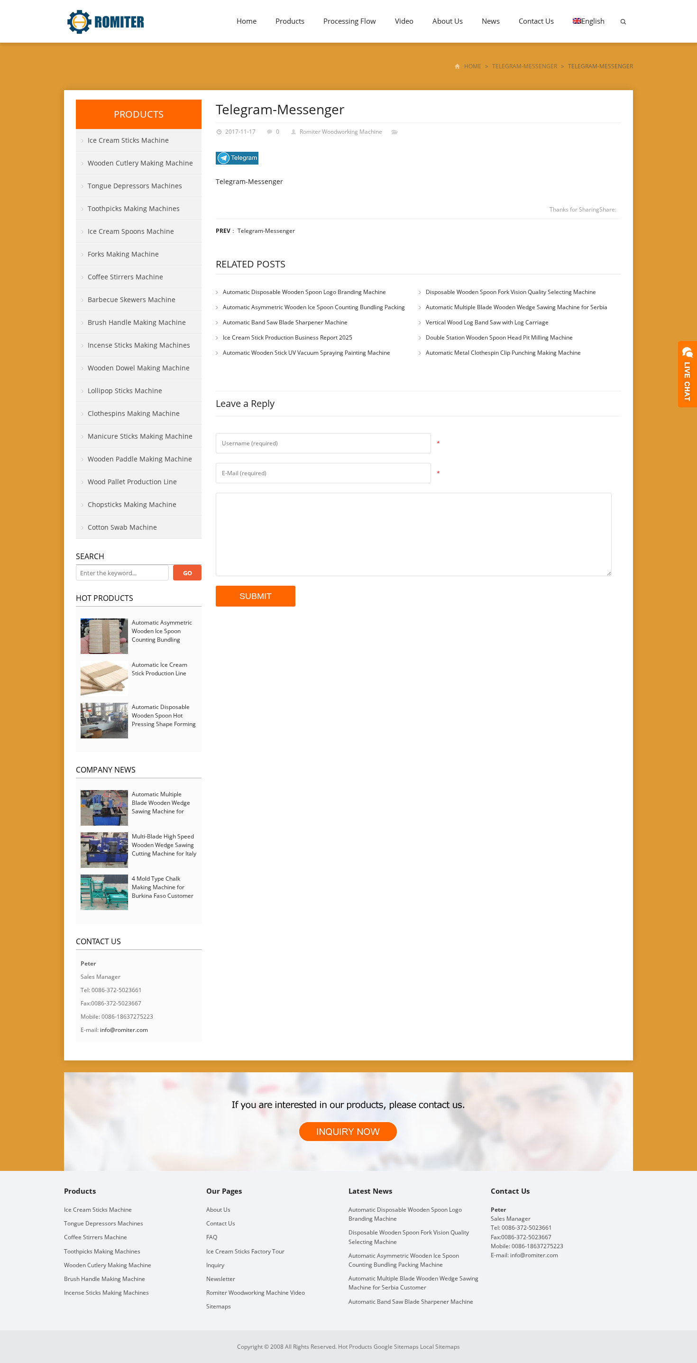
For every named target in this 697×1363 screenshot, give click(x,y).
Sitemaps (218, 1306)
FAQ (211, 1237)
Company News (106, 769)
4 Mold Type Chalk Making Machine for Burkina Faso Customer (162, 887)
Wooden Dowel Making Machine (139, 367)
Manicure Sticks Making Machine (140, 436)
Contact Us (536, 21)
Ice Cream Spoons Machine (131, 231)
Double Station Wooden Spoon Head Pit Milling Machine (499, 337)
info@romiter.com (124, 1030)
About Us (447, 21)
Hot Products (104, 598)
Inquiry (215, 1265)
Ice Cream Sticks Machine (128, 140)
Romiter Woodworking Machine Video (255, 1293)
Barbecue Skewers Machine (131, 299)
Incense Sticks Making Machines (139, 345)
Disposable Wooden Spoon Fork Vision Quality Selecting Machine (511, 292)
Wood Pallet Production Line (132, 481)
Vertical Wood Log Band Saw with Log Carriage (487, 322)
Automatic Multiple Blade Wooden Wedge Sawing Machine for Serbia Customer (161, 807)
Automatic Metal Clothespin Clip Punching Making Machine (503, 353)
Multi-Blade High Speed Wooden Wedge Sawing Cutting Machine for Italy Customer (164, 849)
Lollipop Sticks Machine (125, 390)
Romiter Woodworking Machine (341, 132)
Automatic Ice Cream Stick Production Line (159, 669)
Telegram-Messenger (524, 66)
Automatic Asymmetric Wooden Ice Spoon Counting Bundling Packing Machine (162, 635)
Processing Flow (349, 21)
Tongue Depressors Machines (135, 185)
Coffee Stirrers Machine (125, 276)
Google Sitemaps (396, 1347)
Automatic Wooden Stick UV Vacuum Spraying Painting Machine (306, 353)
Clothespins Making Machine (134, 413)
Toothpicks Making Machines (134, 208)
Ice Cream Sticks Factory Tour (245, 1251)
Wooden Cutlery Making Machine (140, 162)
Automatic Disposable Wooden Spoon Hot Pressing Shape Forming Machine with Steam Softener (164, 724)
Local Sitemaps (440, 1347)
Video (404, 21)
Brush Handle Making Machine (137, 322)
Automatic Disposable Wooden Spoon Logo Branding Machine (304, 292)
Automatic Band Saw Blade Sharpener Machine (285, 322)
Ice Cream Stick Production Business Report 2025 (287, 337)
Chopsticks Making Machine (132, 504)
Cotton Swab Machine (122, 527)
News (491, 21)
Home (247, 21)
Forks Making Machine (123, 253)
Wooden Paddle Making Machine (140, 458)
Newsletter (220, 1279)
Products (289, 21)
